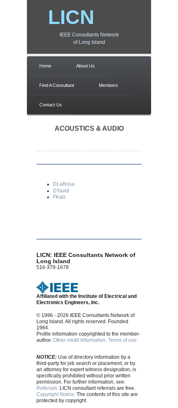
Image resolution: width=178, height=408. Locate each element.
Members (108, 85)
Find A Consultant (56, 85)
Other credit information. (80, 340)
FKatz (59, 197)
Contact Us (50, 104)
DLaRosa (64, 184)
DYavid (61, 191)
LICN (71, 17)
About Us (85, 65)
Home (45, 65)
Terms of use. (123, 340)
